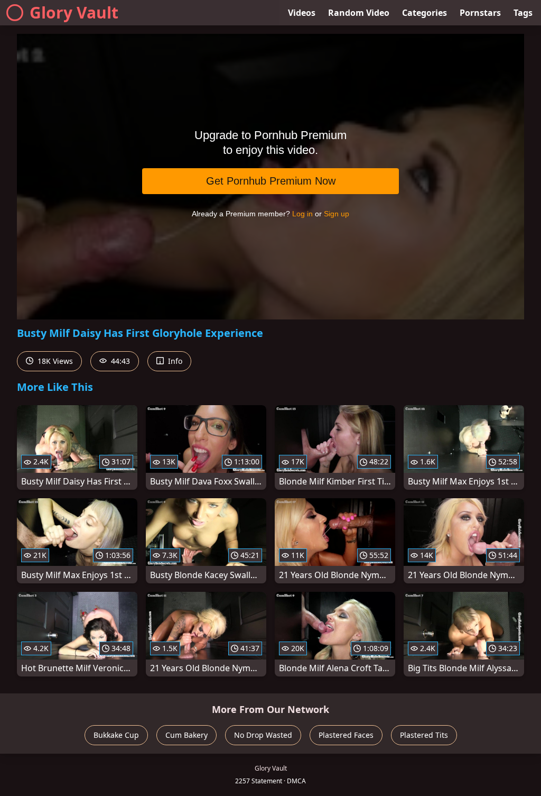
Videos (301, 13)
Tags (523, 13)
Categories (424, 13)
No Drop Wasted (263, 735)
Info (174, 361)
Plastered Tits (424, 735)
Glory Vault (74, 12)
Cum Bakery (186, 735)
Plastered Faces (346, 735)
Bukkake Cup (116, 735)
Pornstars (480, 13)
